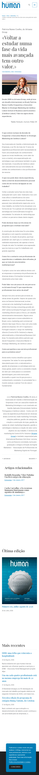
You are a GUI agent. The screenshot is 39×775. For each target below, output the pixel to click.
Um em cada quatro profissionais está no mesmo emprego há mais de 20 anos (19, 678)
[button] (29, 5)
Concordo (15, 767)
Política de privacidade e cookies (19, 762)
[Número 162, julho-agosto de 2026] (19, 580)
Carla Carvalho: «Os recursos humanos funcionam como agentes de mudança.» (18, 490)
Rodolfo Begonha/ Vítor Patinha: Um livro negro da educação (19, 476)
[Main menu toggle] (34, 5)
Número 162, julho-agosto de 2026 (17, 606)
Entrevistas (18, 71)
